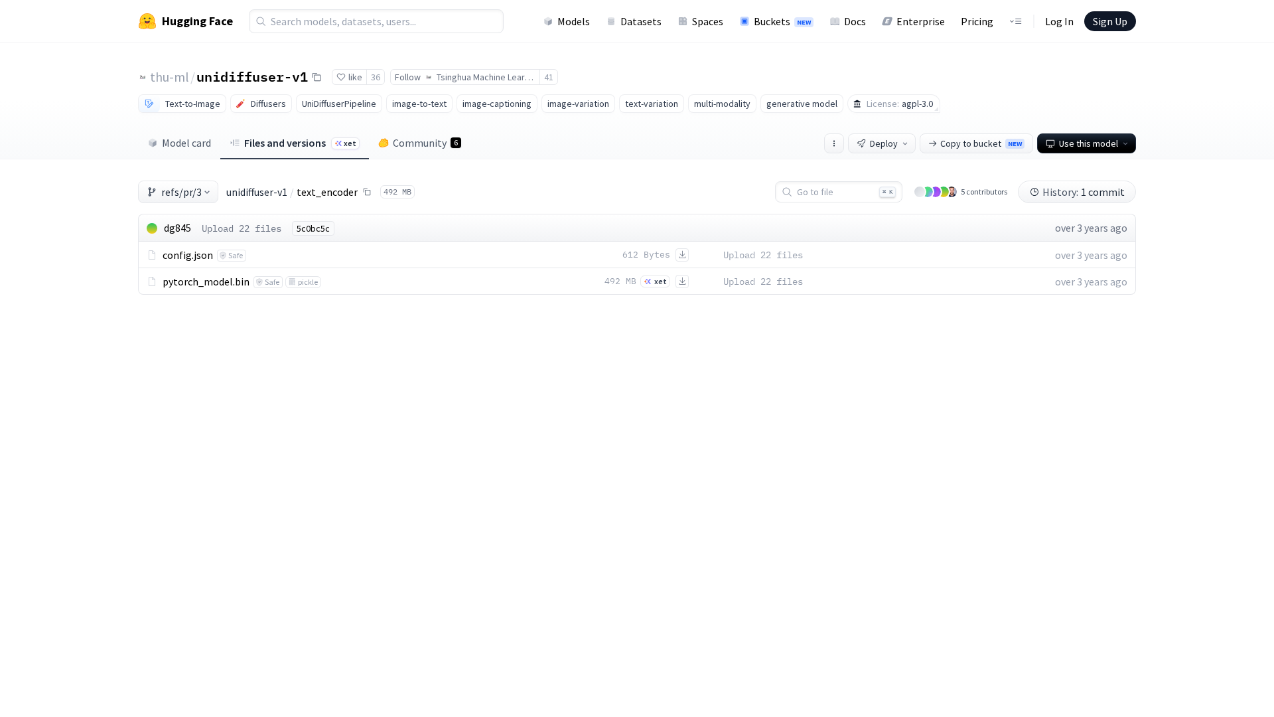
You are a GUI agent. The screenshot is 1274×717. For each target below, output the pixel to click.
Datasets (641, 21)
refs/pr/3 (181, 192)
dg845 (177, 227)
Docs (855, 21)
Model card (186, 142)
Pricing (977, 21)
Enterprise (920, 21)
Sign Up (1110, 21)
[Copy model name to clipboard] (316, 77)
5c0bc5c (313, 228)
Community (425, 142)
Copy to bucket (981, 143)
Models (573, 21)
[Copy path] (367, 192)
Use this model (1088, 143)
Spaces (707, 21)
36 (375, 77)
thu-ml (169, 76)
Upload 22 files (241, 228)
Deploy (884, 143)
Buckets (782, 21)
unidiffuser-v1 (252, 76)
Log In (1059, 21)
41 (548, 77)
